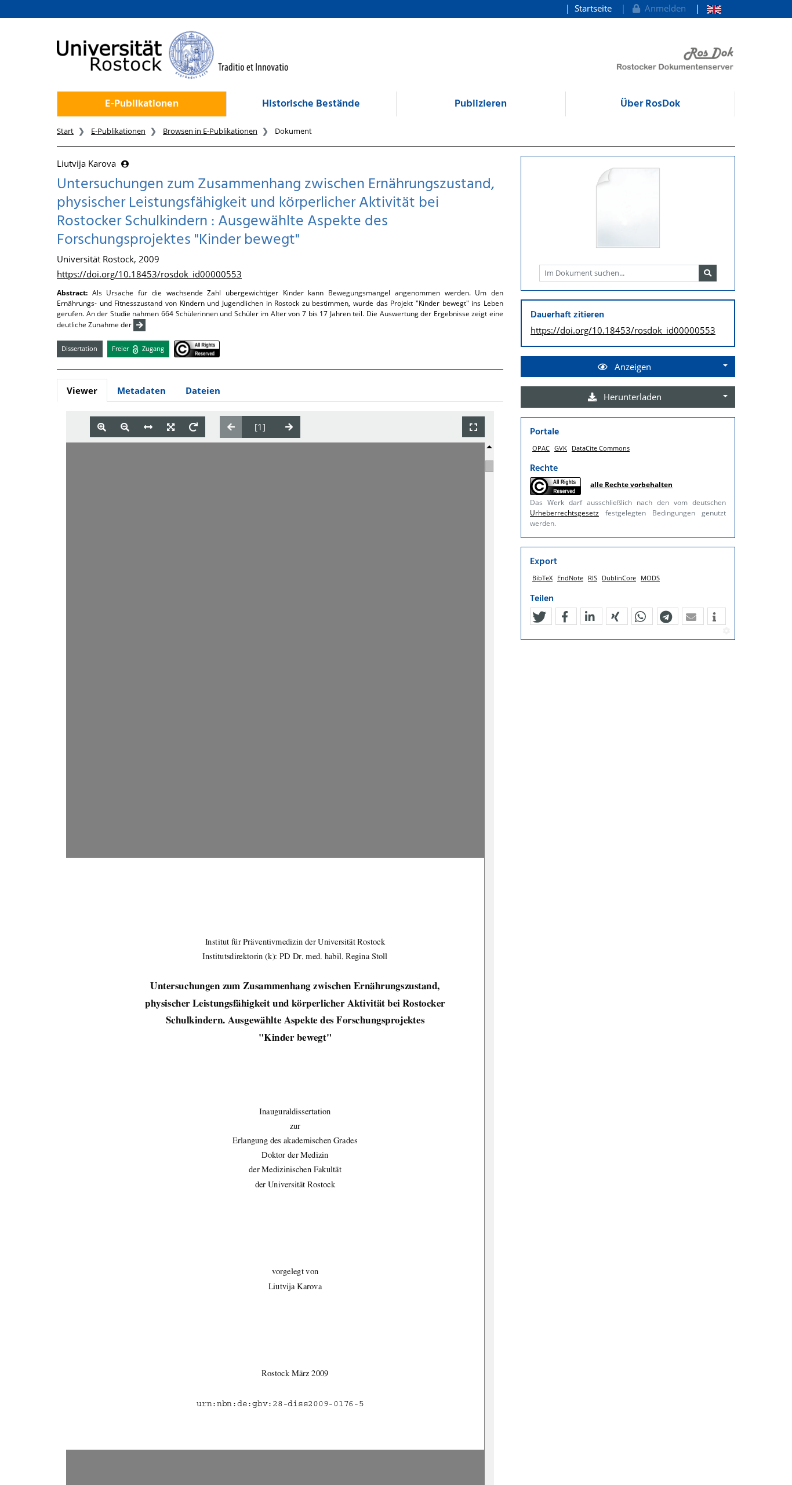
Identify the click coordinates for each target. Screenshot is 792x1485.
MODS (650, 577)
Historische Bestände (311, 104)
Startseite (593, 8)
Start (65, 131)
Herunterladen (631, 397)
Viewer (82, 390)
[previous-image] (231, 427)
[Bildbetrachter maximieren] (473, 427)
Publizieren (481, 104)
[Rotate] (193, 427)
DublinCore (619, 577)
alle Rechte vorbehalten (631, 484)
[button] (539, 617)
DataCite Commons (601, 448)
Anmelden (663, 8)
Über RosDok (650, 104)
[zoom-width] (148, 427)
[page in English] (708, 8)
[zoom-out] (125, 427)
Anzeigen (631, 366)
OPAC (541, 448)
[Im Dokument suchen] (708, 273)
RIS (592, 577)
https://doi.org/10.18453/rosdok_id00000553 (149, 274)
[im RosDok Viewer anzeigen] (627, 208)
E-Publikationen (142, 104)
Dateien (203, 390)
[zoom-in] (102, 427)
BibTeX (542, 577)
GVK (560, 448)
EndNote (570, 577)
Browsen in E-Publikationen (210, 131)
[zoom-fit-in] (170, 427)
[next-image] (289, 427)
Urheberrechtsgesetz (564, 513)
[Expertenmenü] (726, 631)
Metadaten (141, 390)
